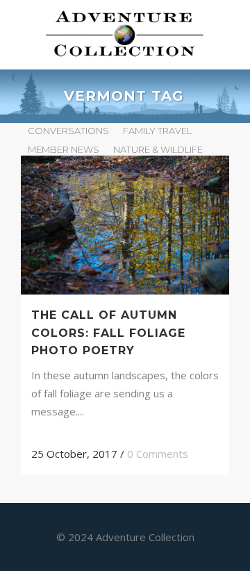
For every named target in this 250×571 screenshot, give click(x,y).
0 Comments (157, 454)
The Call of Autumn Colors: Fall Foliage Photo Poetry (108, 332)
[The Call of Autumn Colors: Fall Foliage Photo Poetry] (125, 225)
